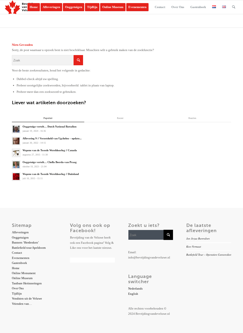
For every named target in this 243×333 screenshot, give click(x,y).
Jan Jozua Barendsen (198, 238)
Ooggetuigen (20, 237)
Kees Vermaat (193, 246)
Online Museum (22, 278)
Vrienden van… (22, 303)
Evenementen (20, 258)
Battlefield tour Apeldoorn (29, 247)
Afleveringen (20, 232)
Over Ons (18, 288)
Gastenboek (19, 263)
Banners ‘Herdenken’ (25, 242)
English (133, 293)
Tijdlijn (17, 293)
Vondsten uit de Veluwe (27, 298)
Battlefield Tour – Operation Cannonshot (208, 254)
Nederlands (135, 288)
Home (15, 268)
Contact (17, 252)
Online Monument (24, 273)
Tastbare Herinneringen (27, 283)
